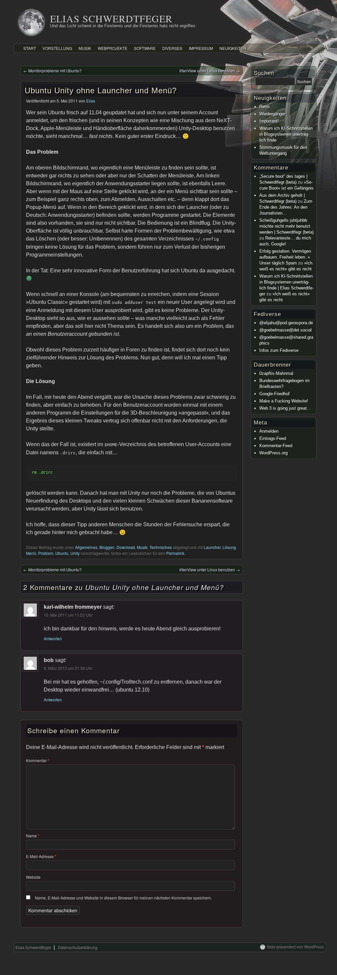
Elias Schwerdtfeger (111, 18)
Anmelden (268, 431)
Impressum (201, 48)
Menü (31, 553)
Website (33, 877)
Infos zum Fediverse (278, 350)
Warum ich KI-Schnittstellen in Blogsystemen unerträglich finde (286, 134)
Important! (269, 121)
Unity (75, 553)
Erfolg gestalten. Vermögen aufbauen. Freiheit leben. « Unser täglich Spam (285, 257)
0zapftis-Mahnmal (276, 373)
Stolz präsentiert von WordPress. (296, 947)
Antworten (53, 638)
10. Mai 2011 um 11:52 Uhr (68, 615)
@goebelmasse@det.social (285, 330)
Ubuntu (61, 553)
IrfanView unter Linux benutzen (209, 70)
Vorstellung (57, 48)
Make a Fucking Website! (283, 400)
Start (29, 48)
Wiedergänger (272, 113)
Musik (85, 48)
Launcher (212, 547)
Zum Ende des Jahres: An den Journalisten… (285, 207)
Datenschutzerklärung (77, 947)
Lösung (229, 547)
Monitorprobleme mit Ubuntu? (52, 70)
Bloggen (107, 547)
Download (126, 547)
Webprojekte (112, 48)
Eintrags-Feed (272, 438)
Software (145, 48)
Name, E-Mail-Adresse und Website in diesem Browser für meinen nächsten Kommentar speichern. (123, 897)
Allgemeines (86, 547)
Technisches (160, 547)
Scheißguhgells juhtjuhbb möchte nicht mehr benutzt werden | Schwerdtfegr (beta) (286, 226)
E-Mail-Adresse (41, 856)
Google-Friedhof (274, 393)
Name (32, 835)
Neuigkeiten (233, 48)
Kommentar (37, 760)
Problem (45, 553)
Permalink (175, 553)
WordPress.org (273, 452)
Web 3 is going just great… (285, 408)
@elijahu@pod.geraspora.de (286, 322)
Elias (90, 100)
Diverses (172, 48)
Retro (264, 106)
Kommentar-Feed (275, 445)
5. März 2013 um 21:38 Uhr (68, 668)
